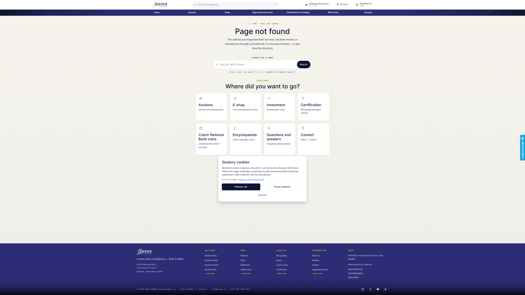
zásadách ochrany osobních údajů (251, 179)
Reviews (315, 260)
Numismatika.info (355, 269)
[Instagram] (363, 289)
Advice (279, 260)
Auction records (211, 265)
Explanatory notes (320, 269)
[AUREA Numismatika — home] (159, 5)
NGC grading (281, 255)
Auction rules (210, 269)
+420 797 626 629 (239, 289)
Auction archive (211, 260)
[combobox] (234, 4)
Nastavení (262, 195)
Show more (210, 273)
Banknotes (245, 265)
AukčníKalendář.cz (355, 273)
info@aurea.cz (218, 289)
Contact (315, 265)
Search (303, 64)
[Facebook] (370, 289)
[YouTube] (378, 289)
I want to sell (281, 265)
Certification (281, 269)
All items (244, 255)
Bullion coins (246, 269)
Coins (243, 260)
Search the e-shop (262, 58)
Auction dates (211, 255)
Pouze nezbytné (282, 187)
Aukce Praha (353, 277)
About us (316, 255)
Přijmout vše (241, 187)
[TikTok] (385, 289)
